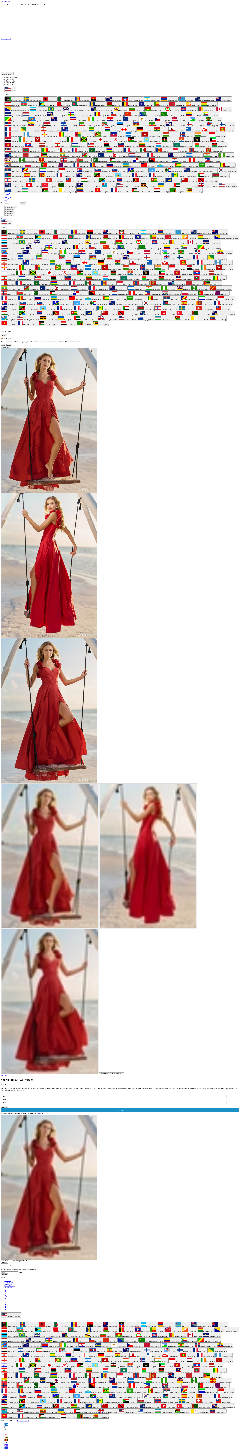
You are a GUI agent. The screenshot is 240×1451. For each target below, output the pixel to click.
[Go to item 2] (148, 856)
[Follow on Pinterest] (5, 1299)
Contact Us (7, 1281)
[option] (13, 99)
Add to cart (5, 1107)
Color (4, 1099)
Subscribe (4, 1274)
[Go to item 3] (50, 1001)
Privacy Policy (8, 1284)
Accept (3, 345)
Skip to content (5, 1)
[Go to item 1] (50, 856)
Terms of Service (9, 1286)
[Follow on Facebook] (5, 1291)
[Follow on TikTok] (5, 1302)
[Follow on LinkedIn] (5, 1305)
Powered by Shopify (23, 1421)
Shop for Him (10, 84)
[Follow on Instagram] (5, 1297)
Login (4, 219)
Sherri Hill (4, 1075)
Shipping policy (9, 1287)
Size (3, 1094)
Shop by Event (10, 82)
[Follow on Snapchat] (5, 1307)
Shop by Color (10, 81)
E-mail (20, 1272)
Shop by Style (10, 79)
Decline (9, 345)
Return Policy (8, 1282)
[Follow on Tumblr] (5, 1310)
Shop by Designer (11, 77)
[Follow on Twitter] (5, 1294)
